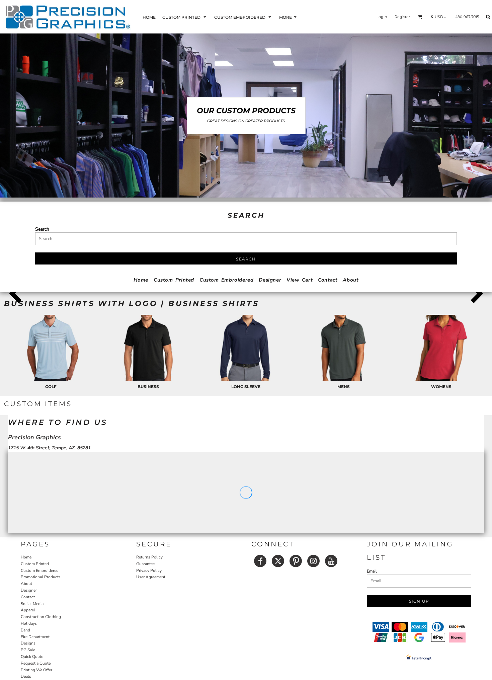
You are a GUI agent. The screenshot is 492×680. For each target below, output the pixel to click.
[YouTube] (331, 561)
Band (25, 630)
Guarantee (145, 563)
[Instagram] (313, 561)
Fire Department (35, 636)
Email (372, 571)
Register (402, 16)
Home (141, 280)
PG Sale (28, 650)
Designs (28, 643)
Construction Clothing (41, 616)
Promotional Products (41, 577)
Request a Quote (36, 663)
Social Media (32, 603)
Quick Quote (32, 656)
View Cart (299, 280)
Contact (327, 280)
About (350, 280)
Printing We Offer (36, 670)
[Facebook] (260, 561)
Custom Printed (174, 280)
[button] (185, 17)
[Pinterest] (296, 561)
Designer (270, 280)
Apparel (28, 610)
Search (42, 229)
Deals (26, 676)
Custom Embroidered (226, 280)
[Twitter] (278, 561)
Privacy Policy (149, 570)
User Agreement (150, 577)
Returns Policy (149, 557)
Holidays (29, 623)
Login (382, 16)
